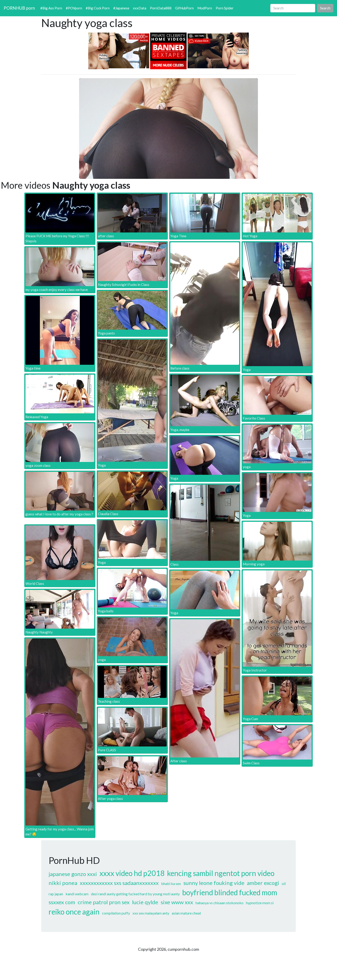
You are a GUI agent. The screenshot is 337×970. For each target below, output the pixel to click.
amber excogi (263, 882)
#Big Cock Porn (98, 8)
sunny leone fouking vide (213, 882)
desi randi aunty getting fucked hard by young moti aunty (135, 894)
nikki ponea (63, 882)
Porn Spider (225, 8)
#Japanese (121, 8)
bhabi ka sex (171, 883)
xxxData (139, 8)
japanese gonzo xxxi (73, 874)
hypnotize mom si (259, 903)
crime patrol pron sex (104, 902)
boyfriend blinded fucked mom (229, 892)
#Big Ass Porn (51, 8)
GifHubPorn (184, 8)
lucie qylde (145, 902)
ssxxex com (62, 902)
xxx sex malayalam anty (151, 913)
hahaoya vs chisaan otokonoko (219, 903)
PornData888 (160, 8)
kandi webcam (77, 894)
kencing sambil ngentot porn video (220, 873)
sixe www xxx (177, 902)
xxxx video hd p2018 (132, 873)
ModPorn (204, 8)
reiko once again (74, 911)
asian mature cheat (186, 913)
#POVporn (74, 8)
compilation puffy (116, 913)
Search (325, 8)
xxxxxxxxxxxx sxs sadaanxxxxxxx (119, 882)
